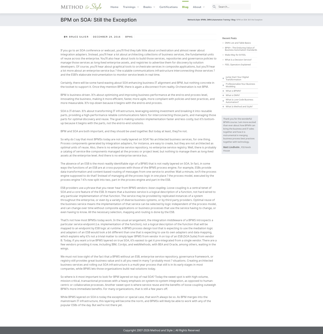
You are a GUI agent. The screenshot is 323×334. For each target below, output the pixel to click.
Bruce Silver (79, 36)
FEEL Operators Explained (238, 64)
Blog (185, 7)
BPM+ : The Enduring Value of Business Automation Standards (241, 48)
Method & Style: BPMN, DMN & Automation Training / (209, 20)
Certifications (168, 7)
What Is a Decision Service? (238, 59)
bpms (129, 36)
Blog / (234, 20)
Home (114, 7)
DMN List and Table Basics (238, 42)
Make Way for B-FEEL (235, 54)
